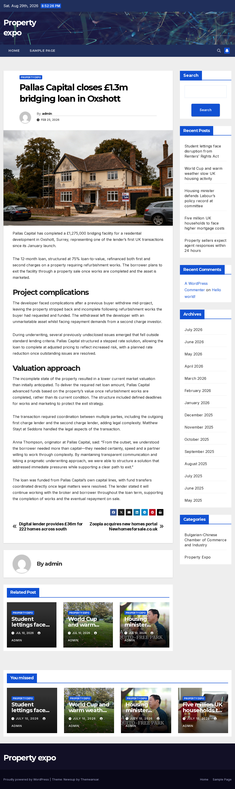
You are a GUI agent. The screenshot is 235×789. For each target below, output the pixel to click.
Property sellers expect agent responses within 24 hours (206, 245)
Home (14, 51)
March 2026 (195, 378)
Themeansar (90, 779)
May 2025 (193, 500)
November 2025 (199, 427)
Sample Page (42, 51)
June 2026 (194, 342)
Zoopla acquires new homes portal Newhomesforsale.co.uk (123, 526)
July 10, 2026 (27, 718)
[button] (219, 50)
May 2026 (193, 354)
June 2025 (194, 488)
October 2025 (197, 439)
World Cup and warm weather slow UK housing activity (204, 173)
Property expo (29, 758)
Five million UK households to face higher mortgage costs (204, 223)
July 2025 (193, 476)
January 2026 (197, 402)
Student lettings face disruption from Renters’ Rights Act (203, 151)
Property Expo (31, 77)
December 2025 (199, 415)
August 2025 (196, 463)
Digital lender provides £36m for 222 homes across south (51, 526)
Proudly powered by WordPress (26, 779)
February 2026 (198, 390)
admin (47, 114)
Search (191, 75)
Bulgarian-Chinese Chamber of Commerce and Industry (206, 540)
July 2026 (193, 329)
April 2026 (194, 366)
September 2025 (199, 451)
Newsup (69, 779)
